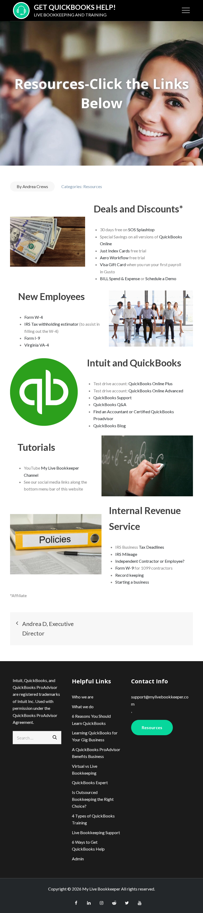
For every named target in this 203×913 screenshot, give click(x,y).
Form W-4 (33, 317)
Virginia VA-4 (36, 344)
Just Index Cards (115, 250)
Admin (78, 858)
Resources (92, 186)
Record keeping (129, 575)
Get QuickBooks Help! (75, 7)
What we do (83, 706)
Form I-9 (32, 337)
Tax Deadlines (151, 546)
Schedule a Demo (160, 278)
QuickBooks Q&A (109, 404)
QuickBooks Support (112, 397)
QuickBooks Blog (109, 425)
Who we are (82, 696)
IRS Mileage (126, 554)
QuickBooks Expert (90, 782)
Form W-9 (124, 567)
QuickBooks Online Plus (150, 383)
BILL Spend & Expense (120, 278)
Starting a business (132, 581)
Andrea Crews (35, 186)
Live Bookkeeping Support (96, 832)
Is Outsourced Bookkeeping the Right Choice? (93, 799)
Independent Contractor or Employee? (149, 561)
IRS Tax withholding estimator (51, 323)
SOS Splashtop (141, 229)
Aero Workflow (114, 257)
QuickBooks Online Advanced (155, 390)
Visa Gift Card (113, 264)
